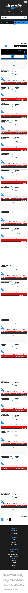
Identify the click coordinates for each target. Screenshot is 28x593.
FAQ (14, 535)
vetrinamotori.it (22, 444)
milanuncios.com (22, 183)
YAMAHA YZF (14, 542)
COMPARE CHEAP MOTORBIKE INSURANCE (6, 82)
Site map (14, 553)
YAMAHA (14, 560)
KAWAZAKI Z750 (14, 544)
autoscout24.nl (23, 133)
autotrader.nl (23, 100)
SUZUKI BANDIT (14, 541)
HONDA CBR (14, 539)
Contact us (14, 531)
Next (10, 519)
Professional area (14, 551)
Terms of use (14, 533)
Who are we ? (14, 530)
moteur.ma (23, 357)
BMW (14, 567)
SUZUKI (14, 563)
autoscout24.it (23, 507)
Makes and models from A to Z (14, 554)
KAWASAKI (14, 565)
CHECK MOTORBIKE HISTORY (20, 82)
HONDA (14, 562)
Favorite (3, 78)
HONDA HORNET (14, 546)
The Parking (14, 6)
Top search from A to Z (14, 556)
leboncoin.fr (23, 84)
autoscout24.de (22, 295)
